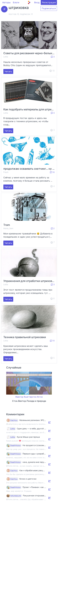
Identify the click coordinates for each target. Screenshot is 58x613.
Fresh (5, 172)
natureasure (15, 496)
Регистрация (49, 2)
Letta (5, 57)
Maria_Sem (8, 228)
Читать (8, 71)
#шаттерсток (30, 397)
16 (53, 172)
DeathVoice (15, 445)
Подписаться (49, 8)
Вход (37, 2)
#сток (40, 397)
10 (53, 340)
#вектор (19, 397)
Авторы (6, 2)
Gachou (13, 420)
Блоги (16, 2)
